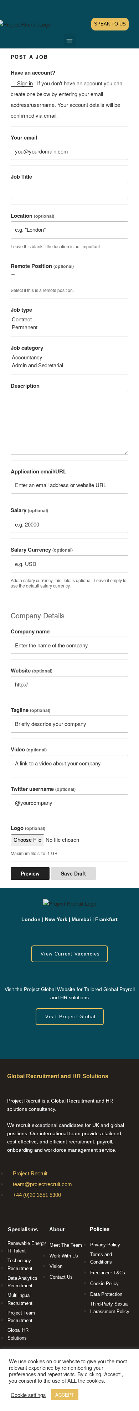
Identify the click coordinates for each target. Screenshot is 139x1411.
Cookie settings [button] (28, 1395)
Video (29, 749)
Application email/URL (38, 471)
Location (32, 216)
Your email (24, 137)
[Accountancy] (69, 357)
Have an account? (33, 72)
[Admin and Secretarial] (69, 365)
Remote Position (42, 266)
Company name (30, 631)
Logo (28, 828)
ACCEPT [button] (64, 1394)
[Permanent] (69, 327)
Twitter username (43, 789)
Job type (21, 309)
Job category (27, 347)
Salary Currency (42, 549)
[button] (70, 40)
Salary (29, 510)
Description (25, 386)
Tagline (30, 710)
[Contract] (69, 319)
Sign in (25, 83)
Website (31, 670)
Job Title (21, 176)
